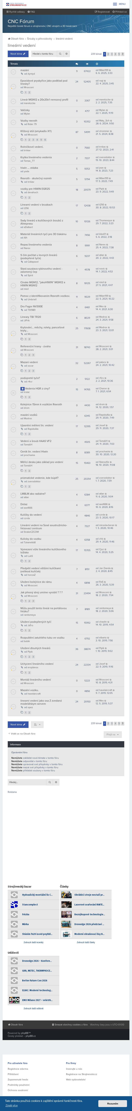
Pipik (101, 188)
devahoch (33, 192)
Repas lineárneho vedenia (36, 244)
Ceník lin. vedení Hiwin (34, 451)
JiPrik (27, 320)
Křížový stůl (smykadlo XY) (36, 131)
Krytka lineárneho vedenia (36, 157)
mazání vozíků (28, 414)
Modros (103, 316)
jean (101, 167)
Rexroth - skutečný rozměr (36, 178)
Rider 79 (32, 124)
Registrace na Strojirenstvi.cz (81, 1074)
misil (26, 289)
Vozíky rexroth (28, 120)
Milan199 (103, 70)
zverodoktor (105, 157)
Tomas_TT (29, 160)
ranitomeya (30, 614)
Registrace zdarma (18, 1068)
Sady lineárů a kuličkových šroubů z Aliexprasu (41, 222)
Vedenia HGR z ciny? (37, 388)
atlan (101, 255)
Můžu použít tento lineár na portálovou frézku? (43, 610)
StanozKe (104, 462)
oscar (31, 365)
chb (101, 538)
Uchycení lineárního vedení (36, 663)
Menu (119, 4)
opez (30, 707)
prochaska (29, 455)
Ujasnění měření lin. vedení (36, 425)
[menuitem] (31, 11)
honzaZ (32, 574)
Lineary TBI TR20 (30, 317)
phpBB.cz (31, 1036)
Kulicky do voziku (30, 538)
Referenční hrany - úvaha (35, 346)
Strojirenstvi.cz (16, 4)
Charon (103, 388)
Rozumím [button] (112, 1103)
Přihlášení (13, 1074)
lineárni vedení (22, 45)
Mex (101, 306)
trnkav (27, 150)
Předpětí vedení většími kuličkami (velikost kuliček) (40, 570)
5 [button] (119, 54)
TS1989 (31, 310)
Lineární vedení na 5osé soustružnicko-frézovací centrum (43, 527)
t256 (26, 208)
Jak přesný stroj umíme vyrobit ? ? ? (41, 592)
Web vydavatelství (75, 1079)
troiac (27, 392)
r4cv (30, 381)
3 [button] (111, 54)
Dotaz (23, 504)
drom (26, 407)
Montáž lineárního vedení (35, 679)
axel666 (28, 507)
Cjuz (101, 549)
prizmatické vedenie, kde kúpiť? (39, 477)
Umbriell (32, 299)
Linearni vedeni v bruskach (36, 204)
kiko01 (102, 234)
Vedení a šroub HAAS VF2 (35, 441)
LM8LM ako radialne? (33, 493)
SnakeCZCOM (31, 531)
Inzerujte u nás (74, 1068)
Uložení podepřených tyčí (35, 621)
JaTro (30, 625)
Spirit (30, 275)
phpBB (24, 1033)
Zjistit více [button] (12, 1105)
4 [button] (115, 54)
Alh (25, 237)
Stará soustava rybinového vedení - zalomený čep (41, 270)
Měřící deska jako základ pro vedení (41, 462)
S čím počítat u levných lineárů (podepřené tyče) (38, 257)
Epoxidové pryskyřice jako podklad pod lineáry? (43, 82)
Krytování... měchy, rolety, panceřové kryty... (42, 329)
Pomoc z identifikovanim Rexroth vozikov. (45, 296)
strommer (104, 131)
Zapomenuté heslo (18, 1079)
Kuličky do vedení (31, 514)
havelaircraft (34, 693)
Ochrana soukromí (18, 1090)
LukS (30, 556)
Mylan (27, 113)
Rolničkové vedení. (31, 146)
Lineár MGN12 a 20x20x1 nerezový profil (44, 99)
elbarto (103, 637)
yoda (26, 171)
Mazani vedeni (29, 362)
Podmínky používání (18, 1084)
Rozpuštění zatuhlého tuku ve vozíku (42, 637)
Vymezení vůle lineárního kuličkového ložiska (43, 551)
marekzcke (29, 103)
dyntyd (31, 73)
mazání (24, 70)
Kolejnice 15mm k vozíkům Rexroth (41, 404)
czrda (27, 518)
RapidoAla (104, 414)
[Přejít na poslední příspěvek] (110, 70)
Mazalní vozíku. (29, 690)
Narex (27, 248)
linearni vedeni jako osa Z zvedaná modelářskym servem (41, 702)
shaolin (103, 621)
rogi (101, 80)
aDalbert (28, 227)
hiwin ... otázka (29, 167)
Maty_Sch (104, 120)
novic (102, 268)
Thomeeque (105, 220)
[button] (122, 54)
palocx (102, 362)
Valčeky (25, 110)
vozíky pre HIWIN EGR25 (35, 188)
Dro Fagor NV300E (31, 306)
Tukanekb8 (30, 542)
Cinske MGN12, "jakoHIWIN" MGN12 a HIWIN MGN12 (42, 284)
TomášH (28, 444)
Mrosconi (29, 87)
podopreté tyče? (30, 378)
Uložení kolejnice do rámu (36, 581)
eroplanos (33, 667)
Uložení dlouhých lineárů (35, 648)
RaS (101, 581)
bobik (27, 641)
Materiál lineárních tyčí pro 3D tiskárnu (43, 234)
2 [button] (108, 54)
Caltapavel (33, 261)
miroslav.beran (106, 525)
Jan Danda (105, 568)
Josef (102, 425)
